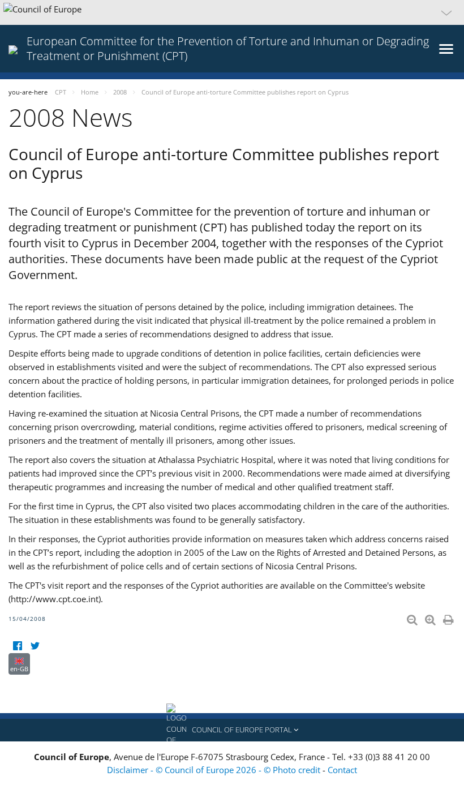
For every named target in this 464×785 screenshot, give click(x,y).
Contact (342, 769)
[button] (232, 12)
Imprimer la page (449, 617)
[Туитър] (35, 646)
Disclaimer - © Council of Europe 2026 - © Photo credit (215, 769)
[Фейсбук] (17, 646)
